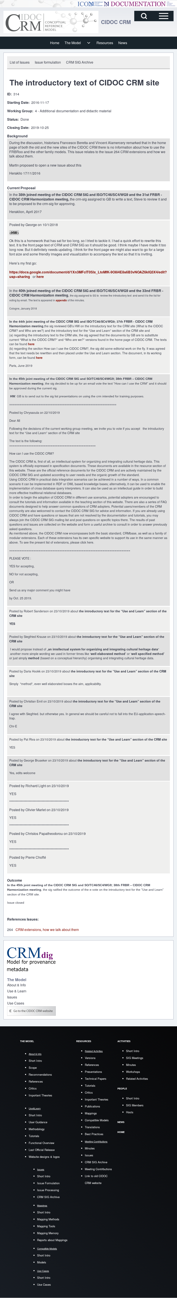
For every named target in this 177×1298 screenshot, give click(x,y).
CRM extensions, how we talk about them (47, 929)
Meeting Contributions (98, 1169)
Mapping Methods (48, 1219)
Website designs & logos (44, 1157)
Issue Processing (48, 1190)
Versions (90, 1058)
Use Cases (44, 1284)
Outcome (14, 880)
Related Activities (137, 1079)
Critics (33, 1088)
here (40, 276)
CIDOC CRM (116, 22)
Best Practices (94, 1134)
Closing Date (17, 127)
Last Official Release (42, 1150)
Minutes (90, 1148)
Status (12, 119)
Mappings (91, 1113)
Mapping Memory (48, 1233)
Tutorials (34, 1136)
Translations (92, 1127)
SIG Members (135, 1105)
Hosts (129, 1112)
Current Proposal (21, 188)
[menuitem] (54, 43)
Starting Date (17, 102)
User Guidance (38, 1122)
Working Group (19, 111)
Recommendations (40, 1074)
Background (17, 136)
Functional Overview (41, 1143)
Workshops (133, 1072)
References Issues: (23, 919)
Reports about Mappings (52, 1240)
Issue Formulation (48, 1183)
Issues (89, 1155)
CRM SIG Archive (48, 1197)
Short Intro (35, 1061)
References (36, 1081)
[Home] (50, 22)
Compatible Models (97, 1120)
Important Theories (40, 1095)
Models (41, 1262)
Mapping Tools (46, 1226)
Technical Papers (95, 1079)
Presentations (93, 1072)
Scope (33, 1067)
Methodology (37, 1129)
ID (9, 94)
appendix (61, 300)
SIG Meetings (134, 1058)
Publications (92, 1106)
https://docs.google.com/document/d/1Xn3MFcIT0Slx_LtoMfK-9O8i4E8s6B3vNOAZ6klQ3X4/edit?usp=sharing (88, 274)
